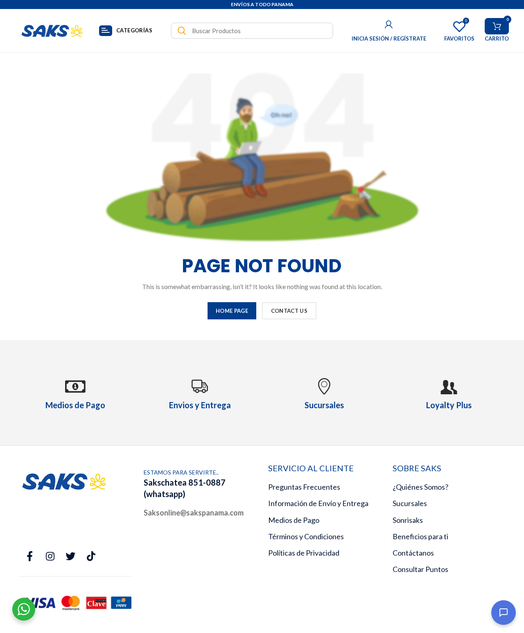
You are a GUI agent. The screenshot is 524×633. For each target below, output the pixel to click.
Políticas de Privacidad (303, 552)
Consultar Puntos (420, 569)
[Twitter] (70, 556)
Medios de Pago (293, 519)
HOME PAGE (232, 310)
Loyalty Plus (449, 405)
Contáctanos (413, 552)
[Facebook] (29, 556)
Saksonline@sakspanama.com (194, 512)
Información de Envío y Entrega (318, 503)
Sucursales (410, 503)
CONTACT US (289, 310)
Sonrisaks (408, 519)
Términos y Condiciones (306, 536)
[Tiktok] (91, 556)
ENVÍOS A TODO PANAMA (262, 4)
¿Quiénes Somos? (420, 486)
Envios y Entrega (200, 405)
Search (182, 31)
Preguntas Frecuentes (304, 486)
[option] (262, 5)
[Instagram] (50, 556)
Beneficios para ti (420, 536)
